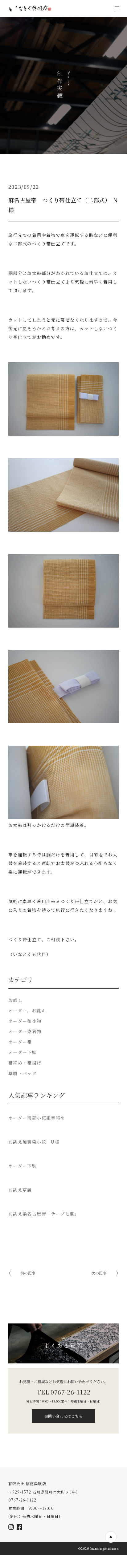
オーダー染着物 (25, 1031)
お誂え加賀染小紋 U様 (33, 1142)
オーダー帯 (20, 1042)
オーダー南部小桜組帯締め (36, 1118)
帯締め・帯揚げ (25, 1063)
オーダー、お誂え (27, 1010)
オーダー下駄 (22, 1052)
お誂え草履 (20, 1190)
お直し (15, 1000)
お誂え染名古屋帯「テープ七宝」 (43, 1214)
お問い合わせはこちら (63, 1415)
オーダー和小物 (25, 1021)
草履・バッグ (22, 1073)
